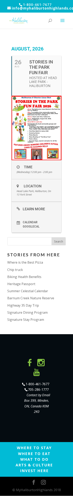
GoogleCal (31, 226)
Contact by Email (38, 395)
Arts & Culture (34, 465)
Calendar (30, 222)
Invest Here (34, 470)
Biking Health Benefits (24, 277)
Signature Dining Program (27, 312)
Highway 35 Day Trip (23, 305)
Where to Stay (34, 447)
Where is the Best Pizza (25, 262)
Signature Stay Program (25, 319)
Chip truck (15, 269)
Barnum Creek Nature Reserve (30, 298)
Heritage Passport (21, 284)
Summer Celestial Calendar (27, 291)
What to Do (34, 459)
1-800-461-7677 (37, 384)
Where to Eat (34, 453)
